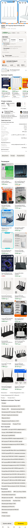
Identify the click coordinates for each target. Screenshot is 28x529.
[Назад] (3, 3)
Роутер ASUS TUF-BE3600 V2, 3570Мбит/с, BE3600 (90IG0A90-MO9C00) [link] (20, 296)
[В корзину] (9, 88)
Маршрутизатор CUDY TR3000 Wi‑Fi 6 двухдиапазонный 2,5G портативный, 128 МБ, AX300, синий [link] (6, 228)
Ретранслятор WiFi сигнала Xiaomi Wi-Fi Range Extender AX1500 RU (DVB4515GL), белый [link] (20, 251)
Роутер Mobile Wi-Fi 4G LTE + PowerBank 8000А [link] (7, 274)
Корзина (19, 527)
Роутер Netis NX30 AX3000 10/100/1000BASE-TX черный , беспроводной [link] (20, 274)
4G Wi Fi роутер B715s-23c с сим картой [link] (20, 342)
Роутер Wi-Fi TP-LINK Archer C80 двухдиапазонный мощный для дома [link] (6, 364)
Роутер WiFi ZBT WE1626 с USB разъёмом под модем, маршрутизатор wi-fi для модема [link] (7, 319)
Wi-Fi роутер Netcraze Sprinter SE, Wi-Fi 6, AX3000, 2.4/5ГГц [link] (6, 251)
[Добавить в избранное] (23, 3)
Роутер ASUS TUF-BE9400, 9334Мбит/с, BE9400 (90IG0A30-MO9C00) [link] (20, 364)
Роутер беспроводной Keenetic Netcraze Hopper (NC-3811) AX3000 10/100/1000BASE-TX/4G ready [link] (7, 296)
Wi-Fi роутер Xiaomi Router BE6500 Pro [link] (19, 319)
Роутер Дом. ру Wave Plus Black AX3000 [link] (19, 228)
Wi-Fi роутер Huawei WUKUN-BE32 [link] (15, 93)
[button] (14, 33)
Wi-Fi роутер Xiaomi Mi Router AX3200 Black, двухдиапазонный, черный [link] (20, 182)
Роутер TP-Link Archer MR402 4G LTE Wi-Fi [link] (20, 387)
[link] (4, 403)
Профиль (25, 527)
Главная (3, 527)
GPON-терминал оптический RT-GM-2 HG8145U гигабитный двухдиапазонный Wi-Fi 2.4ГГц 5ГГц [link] (6, 182)
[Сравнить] (20, 3)
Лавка (8, 527)
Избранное (14, 527)
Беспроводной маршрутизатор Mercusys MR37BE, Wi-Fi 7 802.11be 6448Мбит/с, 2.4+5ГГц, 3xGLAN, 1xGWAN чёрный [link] (7, 342)
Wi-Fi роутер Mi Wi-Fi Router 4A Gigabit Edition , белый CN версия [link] (6, 93)
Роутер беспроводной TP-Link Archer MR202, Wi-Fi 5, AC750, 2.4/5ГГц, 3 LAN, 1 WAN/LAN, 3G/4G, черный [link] (6, 387)
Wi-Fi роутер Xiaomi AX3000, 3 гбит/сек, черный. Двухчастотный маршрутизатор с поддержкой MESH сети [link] (6, 206)
